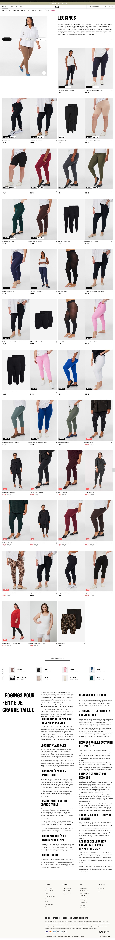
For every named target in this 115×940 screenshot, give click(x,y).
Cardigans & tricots (49, 900)
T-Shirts (21, 671)
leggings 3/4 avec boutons (35, 594)
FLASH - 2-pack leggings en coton (64, 242)
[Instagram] (100, 933)
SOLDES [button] (53, 10)
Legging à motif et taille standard (36, 494)
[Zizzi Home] (57, 6)
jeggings (83, 720)
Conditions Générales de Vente (64, 937)
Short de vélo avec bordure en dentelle (37, 644)
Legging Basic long (6, 142)
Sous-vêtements (49, 905)
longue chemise (69, 865)
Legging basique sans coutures (64, 594)
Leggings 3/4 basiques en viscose (36, 393)
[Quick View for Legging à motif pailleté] (84, 494)
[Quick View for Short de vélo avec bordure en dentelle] (56, 645)
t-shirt (43, 763)
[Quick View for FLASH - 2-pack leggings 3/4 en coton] (29, 394)
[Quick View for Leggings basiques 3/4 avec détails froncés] (29, 343)
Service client (83, 889)
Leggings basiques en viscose (36, 142)
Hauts (48, 671)
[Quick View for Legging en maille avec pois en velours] (56, 544)
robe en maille (67, 850)
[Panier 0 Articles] (111, 6)
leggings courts (46, 864)
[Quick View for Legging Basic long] (29, 142)
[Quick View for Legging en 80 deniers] (84, 343)
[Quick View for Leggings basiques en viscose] (56, 142)
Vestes (48, 680)
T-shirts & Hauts (48, 889)
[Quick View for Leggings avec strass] (112, 444)
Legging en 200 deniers (62, 293)
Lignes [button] (40, 10)
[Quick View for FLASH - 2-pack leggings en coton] (84, 243)
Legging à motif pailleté (62, 494)
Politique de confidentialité (50, 937)
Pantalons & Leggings (50, 897)
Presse (99, 892)
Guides (22, 6)
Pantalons (74, 680)
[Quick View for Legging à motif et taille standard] (56, 494)
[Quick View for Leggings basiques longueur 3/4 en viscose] (84, 92)
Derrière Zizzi (101, 890)
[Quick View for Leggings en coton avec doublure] (112, 243)
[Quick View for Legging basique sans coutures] (84, 595)
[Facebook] (102, 933)
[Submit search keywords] (88, 6)
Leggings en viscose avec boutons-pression (11, 644)
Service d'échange (84, 892)
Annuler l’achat (83, 909)
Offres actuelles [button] (32, 10)
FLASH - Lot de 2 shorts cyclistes (36, 343)
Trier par (108, 44)
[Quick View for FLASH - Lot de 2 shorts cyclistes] (56, 343)
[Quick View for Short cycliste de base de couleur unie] (112, 142)
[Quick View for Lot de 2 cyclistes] (84, 645)
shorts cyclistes (93, 790)
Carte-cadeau (83, 904)
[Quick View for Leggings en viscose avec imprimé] (29, 595)
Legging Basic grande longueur (36, 293)
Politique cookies (75, 937)
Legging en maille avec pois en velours (37, 544)
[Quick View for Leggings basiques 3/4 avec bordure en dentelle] (112, 293)
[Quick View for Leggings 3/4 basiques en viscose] (56, 394)
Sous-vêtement (21, 680)
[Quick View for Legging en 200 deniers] (84, 293)
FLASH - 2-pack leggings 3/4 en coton (9, 393)
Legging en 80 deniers (62, 343)
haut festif (104, 769)
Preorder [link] (47, 10)
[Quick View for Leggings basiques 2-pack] (84, 142)
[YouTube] (108, 933)
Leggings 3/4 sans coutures (90, 594)
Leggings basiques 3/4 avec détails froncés (11, 343)
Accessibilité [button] (83, 906)
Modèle (101, 44)
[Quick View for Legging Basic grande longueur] (56, 293)
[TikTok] (105, 933)
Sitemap (82, 937)
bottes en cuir (65, 789)
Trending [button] (23, 10)
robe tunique (83, 27)
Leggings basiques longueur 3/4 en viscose (66, 91)
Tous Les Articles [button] (6, 10)
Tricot (101, 680)
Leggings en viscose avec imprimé (9, 594)
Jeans (101, 671)
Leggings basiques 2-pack (63, 142)
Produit (96, 44)
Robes (74, 671)
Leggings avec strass (89, 443)
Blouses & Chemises (49, 892)
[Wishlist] (83, 52)
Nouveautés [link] (16, 10)
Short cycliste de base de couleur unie (92, 142)
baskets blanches (64, 766)
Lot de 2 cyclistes (61, 644)
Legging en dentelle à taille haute (8, 494)
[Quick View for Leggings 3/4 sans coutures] (112, 595)
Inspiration (13, 6)
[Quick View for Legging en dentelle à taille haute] (29, 494)
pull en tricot (101, 734)
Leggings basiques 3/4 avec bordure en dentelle (94, 293)
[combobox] (95, 7)
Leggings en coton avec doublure (91, 242)
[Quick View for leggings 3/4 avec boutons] (56, 595)
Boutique (5, 6)
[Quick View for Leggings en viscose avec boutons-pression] (29, 645)
